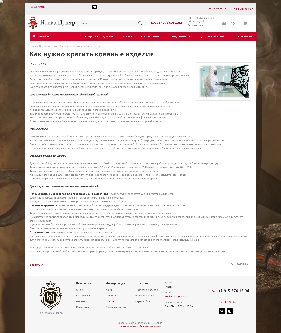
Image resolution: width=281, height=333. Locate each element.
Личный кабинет (243, 8)
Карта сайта (142, 301)
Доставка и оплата (215, 36)
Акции (109, 289)
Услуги (127, 36)
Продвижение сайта (132, 326)
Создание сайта (127, 323)
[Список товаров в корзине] (244, 25)
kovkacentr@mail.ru (176, 296)
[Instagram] (230, 311)
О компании (150, 36)
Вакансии (81, 301)
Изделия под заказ (99, 36)
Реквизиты (82, 307)
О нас (79, 289)
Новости (111, 295)
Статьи (110, 301)
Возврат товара (145, 295)
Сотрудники (83, 295)
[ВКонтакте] (222, 311)
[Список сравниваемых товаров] (224, 24)
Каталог (43, 36)
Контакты (245, 36)
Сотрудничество (180, 36)
